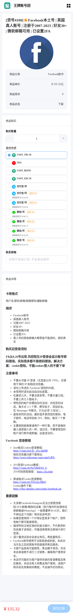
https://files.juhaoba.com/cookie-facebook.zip (37, 488)
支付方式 (11, 148)
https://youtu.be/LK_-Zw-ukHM (30, 450)
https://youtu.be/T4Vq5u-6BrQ (29, 482)
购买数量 (11, 131)
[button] (10, 138)
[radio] (36, 155)
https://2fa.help (45, 471)
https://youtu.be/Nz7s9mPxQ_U (30, 467)
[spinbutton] (36, 139)
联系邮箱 (11, 252)
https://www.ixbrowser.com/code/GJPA (34, 457)
